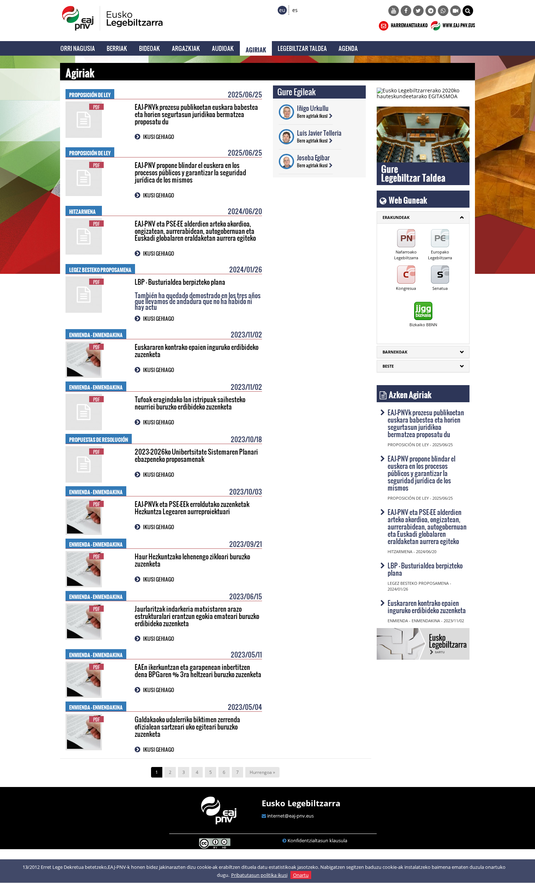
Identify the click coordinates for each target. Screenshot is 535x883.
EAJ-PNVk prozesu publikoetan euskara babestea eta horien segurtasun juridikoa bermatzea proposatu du (196, 114)
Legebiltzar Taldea (302, 48)
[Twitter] (418, 10)
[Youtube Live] (455, 10)
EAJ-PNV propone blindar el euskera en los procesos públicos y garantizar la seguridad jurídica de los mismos (190, 172)
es (295, 10)
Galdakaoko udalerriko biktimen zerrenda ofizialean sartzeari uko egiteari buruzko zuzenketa (187, 726)
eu (282, 10)
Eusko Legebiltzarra (301, 803)
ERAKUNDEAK (396, 217)
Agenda (348, 48)
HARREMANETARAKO (409, 24)
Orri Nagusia (77, 48)
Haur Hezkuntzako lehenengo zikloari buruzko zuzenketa (192, 559)
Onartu (301, 875)
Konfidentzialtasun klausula (317, 840)
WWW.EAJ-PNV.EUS (458, 24)
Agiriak (256, 48)
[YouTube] (393, 10)
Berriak (117, 48)
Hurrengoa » (262, 772)
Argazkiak (186, 48)
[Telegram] (430, 10)
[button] (468, 10)
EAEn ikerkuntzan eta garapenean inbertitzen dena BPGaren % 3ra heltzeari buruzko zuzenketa (198, 670)
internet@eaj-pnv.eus (290, 815)
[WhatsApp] (443, 10)
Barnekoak (395, 352)
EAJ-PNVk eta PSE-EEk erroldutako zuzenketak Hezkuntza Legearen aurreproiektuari (192, 507)
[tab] (423, 217)
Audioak (223, 48)
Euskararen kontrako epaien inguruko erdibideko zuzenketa (196, 350)
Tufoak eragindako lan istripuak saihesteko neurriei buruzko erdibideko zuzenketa (190, 402)
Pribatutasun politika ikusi (259, 875)
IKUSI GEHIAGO (158, 136)
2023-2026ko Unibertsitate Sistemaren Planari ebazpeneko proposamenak (196, 455)
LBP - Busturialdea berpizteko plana (180, 282)
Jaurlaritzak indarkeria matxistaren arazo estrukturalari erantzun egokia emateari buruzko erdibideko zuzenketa (197, 616)
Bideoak (149, 48)
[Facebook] (406, 10)
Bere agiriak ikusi (312, 115)
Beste (388, 366)
